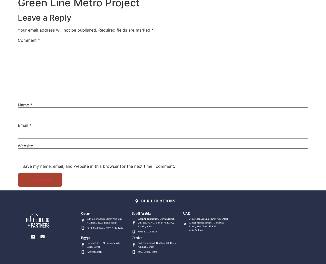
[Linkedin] (295, 9)
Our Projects (136, 9)
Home (60, 9)
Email (25, 125)
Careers (192, 9)
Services (108, 9)
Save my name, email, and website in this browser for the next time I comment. (98, 166)
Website (25, 146)
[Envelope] (305, 9)
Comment (29, 40)
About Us (83, 9)
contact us (166, 9)
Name (25, 105)
